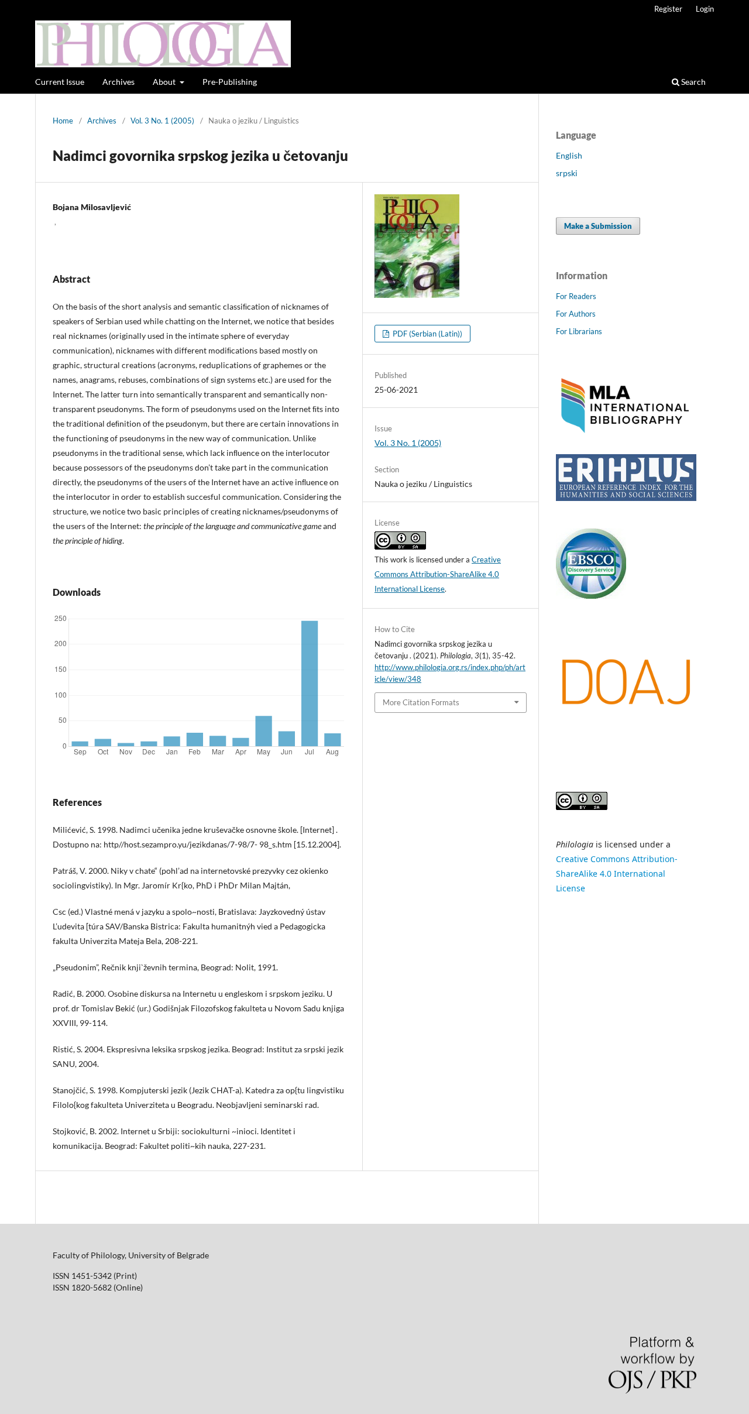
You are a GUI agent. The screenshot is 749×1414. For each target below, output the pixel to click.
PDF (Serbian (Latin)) (426, 333)
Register (668, 8)
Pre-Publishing (229, 82)
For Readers (576, 296)
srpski (567, 173)
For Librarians (579, 331)
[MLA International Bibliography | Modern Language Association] (626, 432)
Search (692, 82)
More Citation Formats (421, 702)
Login (705, 8)
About (165, 82)
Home (63, 120)
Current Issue (59, 82)
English (569, 155)
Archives (118, 82)
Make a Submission (598, 226)
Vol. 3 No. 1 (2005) (162, 120)
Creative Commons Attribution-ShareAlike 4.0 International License (437, 574)
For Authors (576, 313)
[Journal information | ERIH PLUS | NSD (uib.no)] (626, 498)
